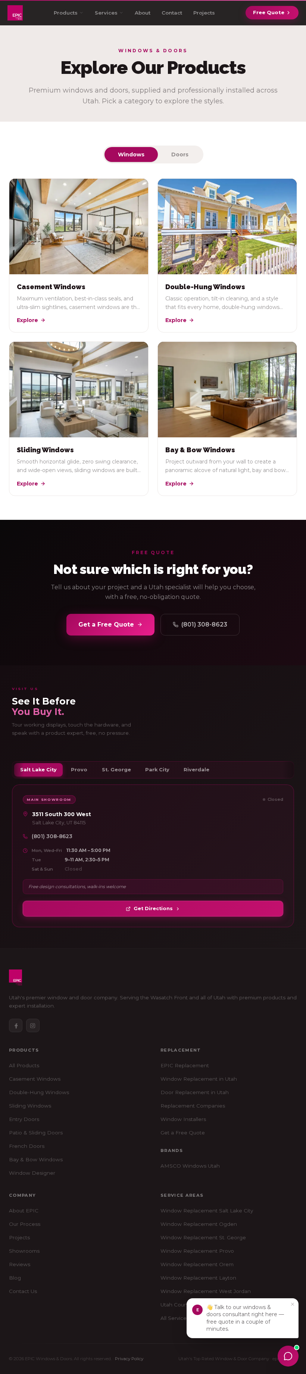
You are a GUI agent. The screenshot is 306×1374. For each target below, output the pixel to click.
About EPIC (23, 1211)
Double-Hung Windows (39, 1092)
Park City (157, 769)
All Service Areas (181, 1318)
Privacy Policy (129, 1358)
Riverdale (196, 769)
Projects (204, 13)
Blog (15, 1278)
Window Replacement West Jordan (205, 1291)
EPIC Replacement (184, 1065)
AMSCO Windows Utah (190, 1166)
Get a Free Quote (106, 624)
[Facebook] (15, 1025)
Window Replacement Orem (197, 1264)
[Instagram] (33, 1025)
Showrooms (24, 1251)
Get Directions (153, 908)
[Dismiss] (292, 1304)
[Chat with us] (288, 1356)
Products (66, 13)
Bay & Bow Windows (36, 1159)
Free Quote (268, 12)
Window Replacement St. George (203, 1237)
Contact (172, 13)
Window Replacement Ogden (198, 1224)
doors (179, 154)
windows (131, 154)
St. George (116, 769)
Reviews (19, 1264)
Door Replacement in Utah (194, 1092)
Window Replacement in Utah (198, 1079)
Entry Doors (24, 1119)
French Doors (26, 1146)
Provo (79, 769)
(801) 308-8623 (204, 624)
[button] (243, 1318)
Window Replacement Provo (197, 1251)
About (142, 13)
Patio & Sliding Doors (36, 1133)
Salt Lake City (38, 769)
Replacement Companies (192, 1106)
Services (106, 13)
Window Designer (32, 1173)
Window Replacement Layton (198, 1278)
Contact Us (23, 1291)
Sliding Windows (30, 1106)
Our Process (24, 1224)
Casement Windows (34, 1079)
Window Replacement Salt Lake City (206, 1211)
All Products (24, 1065)
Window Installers (183, 1119)
